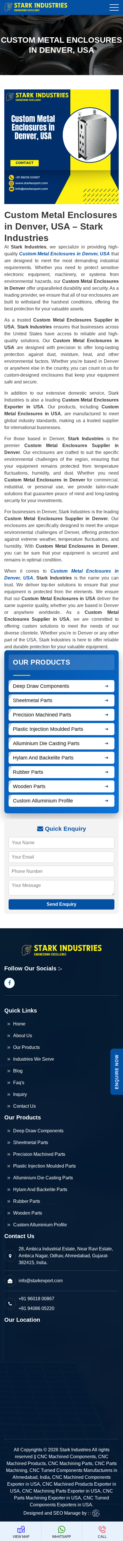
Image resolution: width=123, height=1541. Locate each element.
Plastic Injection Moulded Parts (48, 729)
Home (19, 1023)
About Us (22, 1035)
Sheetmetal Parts (32, 700)
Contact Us (24, 1106)
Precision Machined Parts (42, 715)
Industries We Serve (33, 1059)
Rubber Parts (28, 772)
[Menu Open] (114, 7)
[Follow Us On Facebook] (9, 983)
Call (102, 1537)
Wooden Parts (29, 786)
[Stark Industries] (40, 7)
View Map (21, 1537)
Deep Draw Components (41, 686)
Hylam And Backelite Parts (43, 758)
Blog (18, 1070)
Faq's (18, 1082)
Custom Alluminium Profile (43, 801)
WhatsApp (61, 1537)
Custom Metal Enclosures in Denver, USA (64, 253)
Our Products (26, 1047)
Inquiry (20, 1094)
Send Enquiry (61, 904)
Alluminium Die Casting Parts (46, 743)
